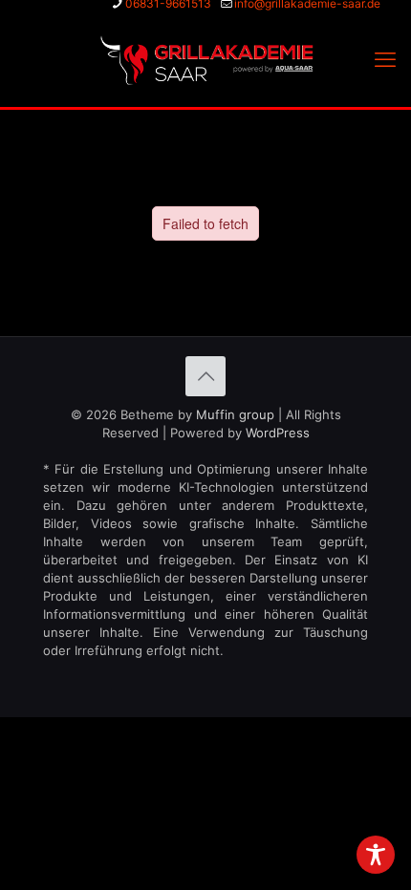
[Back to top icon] (205, 376)
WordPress (278, 432)
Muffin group (235, 414)
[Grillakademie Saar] (205, 59)
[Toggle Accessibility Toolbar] (376, 855)
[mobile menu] (385, 59)
